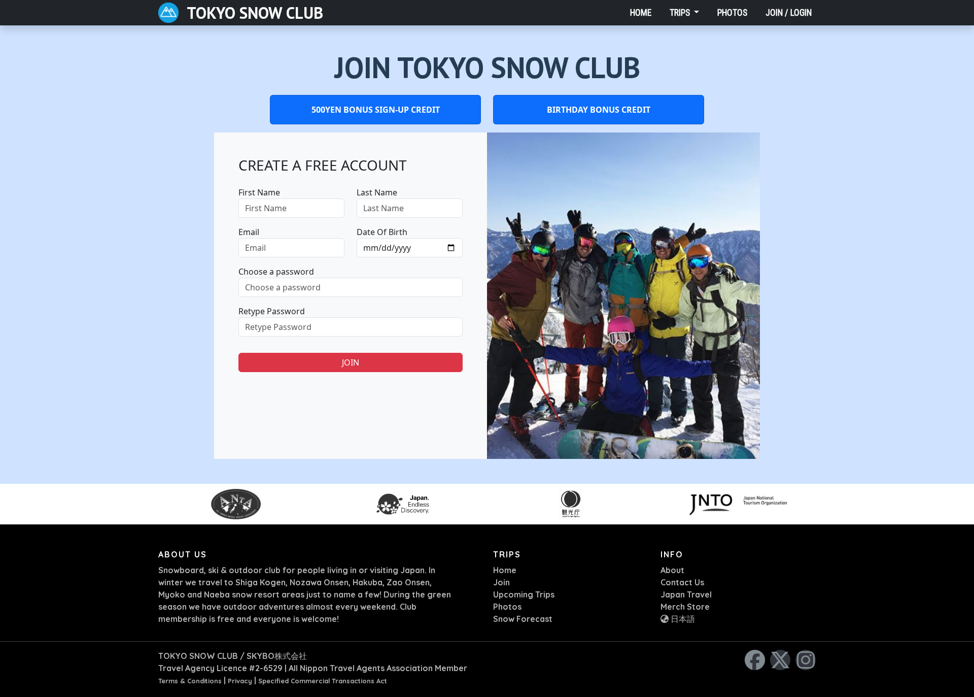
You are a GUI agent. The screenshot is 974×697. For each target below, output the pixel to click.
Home (640, 13)
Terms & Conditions (190, 681)
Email (248, 232)
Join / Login (789, 13)
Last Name (377, 192)
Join (501, 582)
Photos (732, 13)
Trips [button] (681, 13)
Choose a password (276, 271)
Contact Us (682, 582)
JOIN (350, 362)
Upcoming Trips (523, 594)
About (672, 570)
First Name (259, 192)
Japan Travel (686, 594)
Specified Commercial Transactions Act (322, 681)
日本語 (682, 619)
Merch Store (685, 607)
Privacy (240, 681)
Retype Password (271, 311)
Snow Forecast (522, 619)
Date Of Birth (382, 232)
